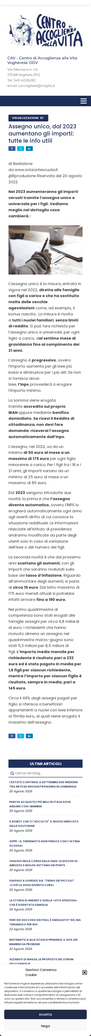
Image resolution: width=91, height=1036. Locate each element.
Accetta (45, 1014)
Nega (45, 1026)
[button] (85, 972)
